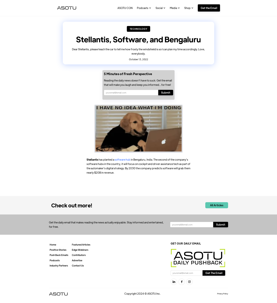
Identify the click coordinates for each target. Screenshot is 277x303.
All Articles (216, 205)
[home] (66, 8)
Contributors (79, 254)
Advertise (77, 260)
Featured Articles (81, 244)
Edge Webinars (80, 249)
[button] (144, 8)
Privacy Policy (222, 293)
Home (53, 244)
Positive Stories (58, 249)
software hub (122, 159)
